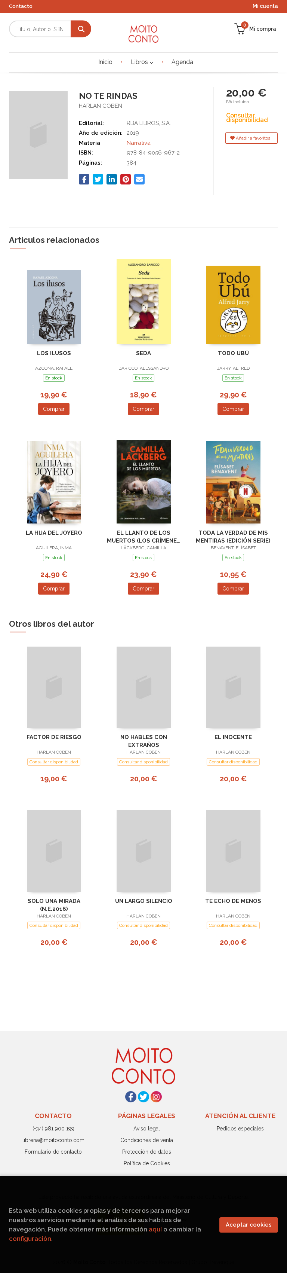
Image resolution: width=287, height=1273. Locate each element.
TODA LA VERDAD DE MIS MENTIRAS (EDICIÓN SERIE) (233, 536)
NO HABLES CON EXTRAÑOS (143, 741)
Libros (140, 61)
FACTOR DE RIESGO (54, 737)
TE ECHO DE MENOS (233, 901)
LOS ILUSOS (54, 353)
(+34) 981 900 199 (53, 1129)
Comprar (54, 409)
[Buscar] (81, 29)
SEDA (143, 353)
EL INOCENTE (233, 737)
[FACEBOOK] (130, 1096)
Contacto (21, 6)
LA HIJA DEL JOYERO (54, 532)
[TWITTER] (143, 1096)
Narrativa (139, 143)
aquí (155, 1229)
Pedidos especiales (240, 1129)
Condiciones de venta (146, 1140)
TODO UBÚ (233, 353)
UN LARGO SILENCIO (143, 901)
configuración (30, 1238)
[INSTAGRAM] (156, 1096)
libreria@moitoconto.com (53, 1140)
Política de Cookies (147, 1163)
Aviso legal (146, 1129)
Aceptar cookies (249, 1224)
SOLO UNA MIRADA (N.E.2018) (54, 905)
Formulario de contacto (53, 1152)
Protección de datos (146, 1152)
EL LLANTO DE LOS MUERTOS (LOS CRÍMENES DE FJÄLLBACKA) (143, 536)
